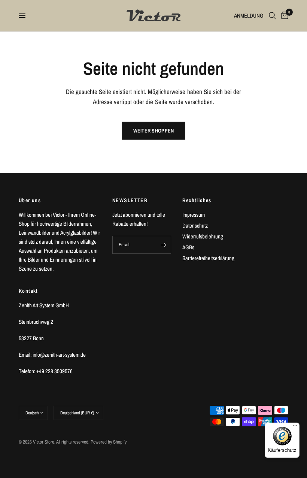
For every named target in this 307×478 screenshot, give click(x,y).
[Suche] (272, 15)
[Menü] (295, 427)
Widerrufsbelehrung (202, 236)
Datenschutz (195, 225)
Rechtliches (196, 200)
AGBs (188, 247)
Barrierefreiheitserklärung (208, 258)
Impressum (193, 215)
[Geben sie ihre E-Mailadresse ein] (163, 245)
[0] (283, 15)
